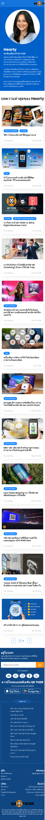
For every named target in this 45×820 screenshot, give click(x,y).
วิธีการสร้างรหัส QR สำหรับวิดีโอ (22, 730)
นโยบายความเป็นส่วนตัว (35, 792)
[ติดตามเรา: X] (36, 676)
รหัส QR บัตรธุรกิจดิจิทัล (18, 719)
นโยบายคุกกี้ (39, 795)
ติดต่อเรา (4, 776)
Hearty (10, 49)
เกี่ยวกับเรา (5, 787)
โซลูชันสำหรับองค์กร (8, 792)
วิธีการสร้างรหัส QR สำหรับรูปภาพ (22, 726)
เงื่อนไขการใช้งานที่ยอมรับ (34, 789)
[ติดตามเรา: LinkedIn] (9, 676)
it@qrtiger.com (38, 773)
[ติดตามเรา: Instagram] (22, 676)
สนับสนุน (40, 770)
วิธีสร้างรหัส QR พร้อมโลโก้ (20, 740)
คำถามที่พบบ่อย (6, 773)
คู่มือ (3, 770)
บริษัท (3, 783)
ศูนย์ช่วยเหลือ (6, 779)
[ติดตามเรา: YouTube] (15, 676)
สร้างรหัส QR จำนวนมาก (19, 722)
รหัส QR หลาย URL (17, 715)
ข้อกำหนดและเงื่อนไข (36, 787)
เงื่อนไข (40, 783)
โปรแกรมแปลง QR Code (19, 757)
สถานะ (3, 789)
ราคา (3, 795)
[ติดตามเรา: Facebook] (29, 676)
